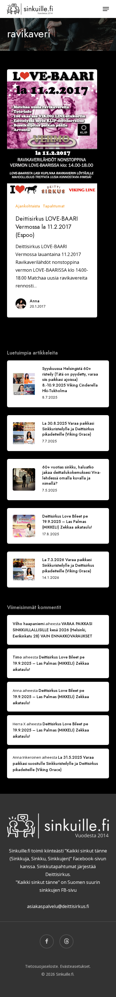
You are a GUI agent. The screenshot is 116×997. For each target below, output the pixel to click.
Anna (34, 301)
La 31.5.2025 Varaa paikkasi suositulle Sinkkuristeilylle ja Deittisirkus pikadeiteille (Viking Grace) (55, 763)
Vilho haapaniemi (28, 623)
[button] (106, 9)
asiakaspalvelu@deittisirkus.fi (58, 906)
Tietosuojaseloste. (42, 966)
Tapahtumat (53, 206)
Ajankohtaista (27, 206)
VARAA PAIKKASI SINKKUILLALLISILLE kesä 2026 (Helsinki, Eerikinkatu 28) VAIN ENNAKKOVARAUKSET (52, 630)
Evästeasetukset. (75, 966)
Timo (17, 657)
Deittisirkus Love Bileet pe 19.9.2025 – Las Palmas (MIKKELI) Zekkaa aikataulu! (51, 663)
